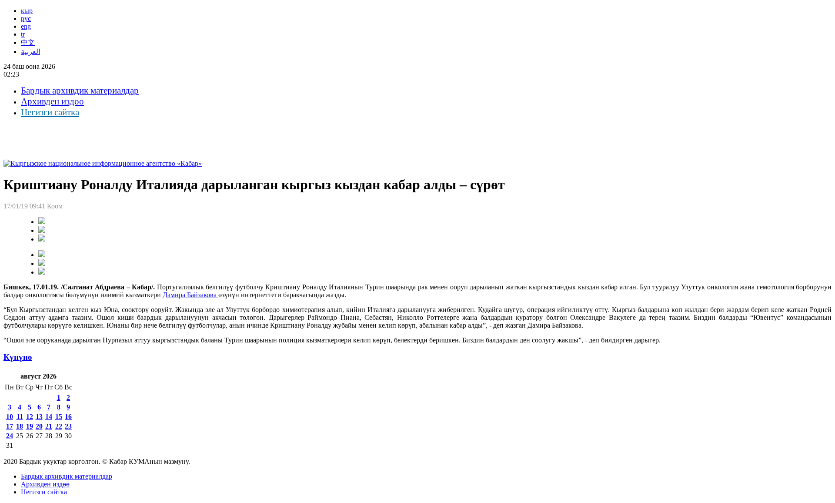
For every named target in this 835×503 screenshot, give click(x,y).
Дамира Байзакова (190, 294)
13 (39, 416)
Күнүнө (17, 357)
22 (58, 426)
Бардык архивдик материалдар (80, 90)
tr (23, 34)
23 (68, 426)
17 (9, 426)
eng (26, 26)
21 (48, 426)
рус (26, 18)
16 (68, 416)
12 (29, 416)
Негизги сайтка (50, 112)
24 (9, 435)
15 (58, 416)
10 (9, 416)
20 (39, 426)
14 (48, 416)
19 (29, 426)
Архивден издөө (52, 101)
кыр (27, 10)
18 (19, 426)
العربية (30, 51)
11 (20, 416)
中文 (28, 42)
